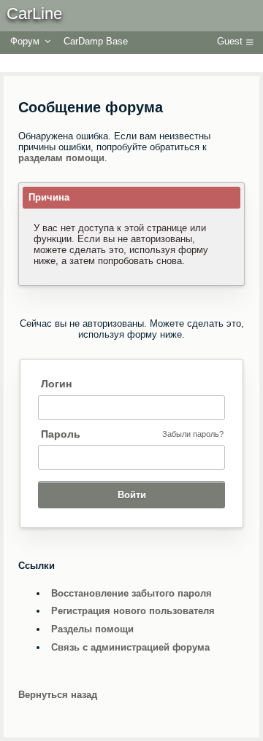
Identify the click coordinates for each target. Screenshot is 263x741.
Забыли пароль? (193, 434)
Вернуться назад (57, 694)
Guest (230, 41)
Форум (24, 41)
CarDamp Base (96, 41)
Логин (56, 383)
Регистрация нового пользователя (133, 610)
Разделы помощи (92, 629)
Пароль (60, 434)
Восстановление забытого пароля (131, 593)
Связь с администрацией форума (130, 647)
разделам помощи (61, 157)
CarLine (34, 13)
